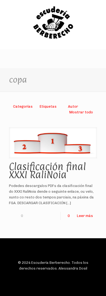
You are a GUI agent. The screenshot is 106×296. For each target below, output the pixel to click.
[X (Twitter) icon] (50, 276)
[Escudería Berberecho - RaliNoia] (53, 23)
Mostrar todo (81, 112)
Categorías (23, 106)
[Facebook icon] (44, 276)
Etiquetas (48, 106)
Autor (73, 106)
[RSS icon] (62, 276)
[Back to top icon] (53, 249)
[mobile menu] (98, 11)
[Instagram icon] (56, 276)
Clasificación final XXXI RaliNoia (47, 170)
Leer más (85, 216)
